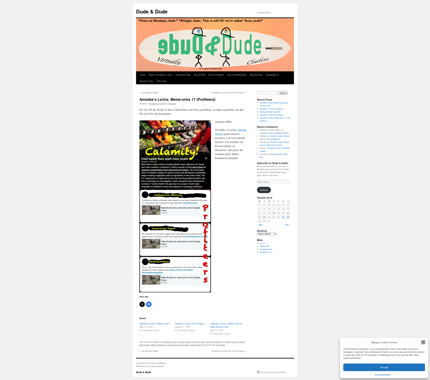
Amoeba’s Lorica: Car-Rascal (271, 108)
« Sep (259, 224)
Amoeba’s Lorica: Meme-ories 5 (154, 323)
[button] (423, 342)
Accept (384, 367)
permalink (220, 344)
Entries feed (264, 246)
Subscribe (264, 190)
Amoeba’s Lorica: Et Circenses (189, 323)
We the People (213, 341)
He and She (199, 74)
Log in (262, 243)
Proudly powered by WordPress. (273, 372)
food (203, 341)
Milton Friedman (158, 344)
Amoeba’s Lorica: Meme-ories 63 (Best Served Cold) (226, 325)
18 (274, 213)
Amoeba (172, 103)
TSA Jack (161, 81)
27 (283, 217)
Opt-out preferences (382, 374)
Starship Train (146, 81)
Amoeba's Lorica (169, 341)
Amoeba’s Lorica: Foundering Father (274, 132)
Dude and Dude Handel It (270, 111)
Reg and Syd (256, 74)
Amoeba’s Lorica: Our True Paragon (229, 92)
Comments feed (266, 249)
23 (264, 217)
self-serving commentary (178, 344)
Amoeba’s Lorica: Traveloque (271, 114)
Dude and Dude (183, 74)
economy (196, 341)
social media (196, 344)
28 (288, 217)
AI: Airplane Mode (148, 92)
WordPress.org (266, 252)
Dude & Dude (152, 11)
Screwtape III (272, 74)
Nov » (288, 224)
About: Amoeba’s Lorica (160, 74)
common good (237, 341)
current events (184, 341)
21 (288, 213)
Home (142, 74)
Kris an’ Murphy (216, 74)
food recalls (144, 344)
